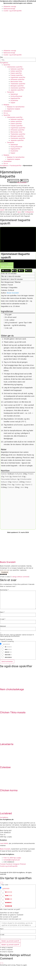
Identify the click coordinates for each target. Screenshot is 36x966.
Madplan (6, 104)
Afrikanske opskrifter (17, 79)
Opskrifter (6, 65)
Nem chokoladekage (12, 689)
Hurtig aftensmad (16, 96)
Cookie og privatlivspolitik (8, 866)
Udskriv (24, 180)
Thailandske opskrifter (17, 84)
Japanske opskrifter (17, 90)
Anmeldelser (7, 111)
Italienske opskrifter (17, 69)
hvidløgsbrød (29, 212)
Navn (2, 612)
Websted (3, 626)
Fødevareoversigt (9, 8)
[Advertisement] (18, 31)
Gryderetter (14, 100)
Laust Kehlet (4, 843)
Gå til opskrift (14, 180)
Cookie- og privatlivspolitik (12, 11)
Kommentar (4, 590)
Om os (5, 113)
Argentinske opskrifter (17, 77)
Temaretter (10, 92)
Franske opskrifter (16, 75)
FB (15, 271)
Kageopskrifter (15, 98)
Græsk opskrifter (16, 73)
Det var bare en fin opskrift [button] (9, 917)
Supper (12, 102)
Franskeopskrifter (15, 165)
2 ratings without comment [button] (20, 577)
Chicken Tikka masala (12, 712)
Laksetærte (6, 744)
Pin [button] (21, 271)
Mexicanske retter (16, 81)
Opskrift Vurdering (6, 639)
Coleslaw (5, 767)
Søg (1, 57)
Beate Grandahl (21, 182)
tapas (19, 212)
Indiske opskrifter (16, 71)
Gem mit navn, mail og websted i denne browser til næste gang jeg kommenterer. (17, 635)
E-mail (2, 619)
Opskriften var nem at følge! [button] (9, 913)
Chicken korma (8, 790)
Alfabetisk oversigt (9, 6)
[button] (1, 264)
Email (29, 271)
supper (2, 210)
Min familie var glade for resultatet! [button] (11, 915)
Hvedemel (4, 572)
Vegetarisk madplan (13, 109)
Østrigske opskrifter (17, 86)
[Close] (1, 883)
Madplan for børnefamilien (15, 107)
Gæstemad (14, 94)
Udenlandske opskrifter (14, 67)
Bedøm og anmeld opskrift (10, 941)
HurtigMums (4, 63)
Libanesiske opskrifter (17, 88)
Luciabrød (6, 813)
